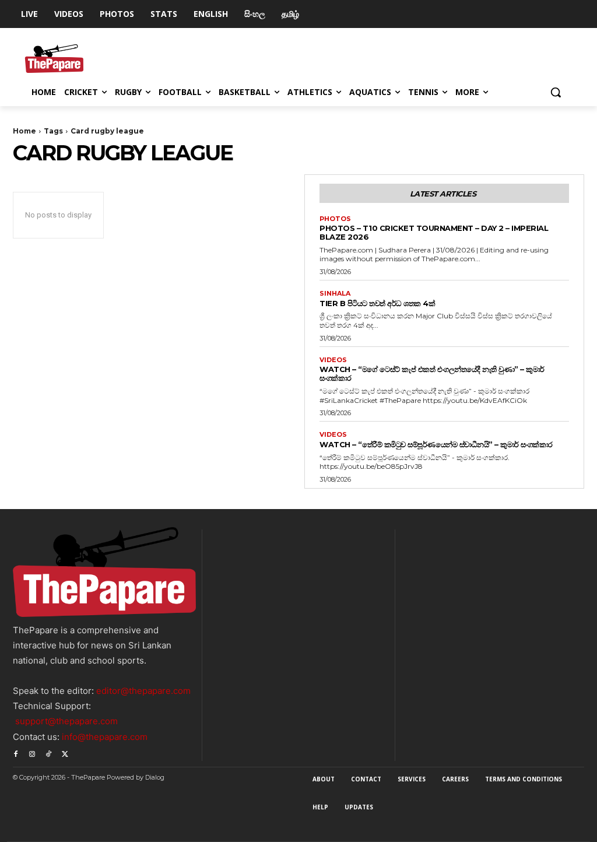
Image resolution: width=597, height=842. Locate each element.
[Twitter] (64, 753)
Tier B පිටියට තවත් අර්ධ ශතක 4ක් (377, 303)
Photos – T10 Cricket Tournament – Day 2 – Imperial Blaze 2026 (433, 232)
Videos (333, 360)
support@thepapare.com (66, 721)
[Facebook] (15, 753)
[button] (556, 92)
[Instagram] (32, 753)
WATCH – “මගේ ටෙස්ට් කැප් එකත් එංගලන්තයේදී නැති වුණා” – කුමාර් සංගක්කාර (432, 373)
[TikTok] (48, 753)
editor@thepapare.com (143, 690)
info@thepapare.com (105, 736)
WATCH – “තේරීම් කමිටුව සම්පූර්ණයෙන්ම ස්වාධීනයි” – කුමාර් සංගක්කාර (436, 444)
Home (24, 131)
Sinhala (334, 293)
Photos (335, 219)
